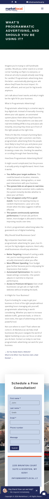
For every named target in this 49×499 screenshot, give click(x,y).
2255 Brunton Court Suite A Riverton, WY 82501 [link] (24, 469)
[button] (12, 2)
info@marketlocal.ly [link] (25, 478)
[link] (15, 8)
